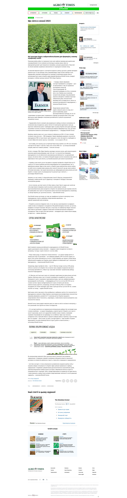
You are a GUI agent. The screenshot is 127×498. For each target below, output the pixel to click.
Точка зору (81, 472)
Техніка (56, 12)
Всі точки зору (95, 112)
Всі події (96, 146)
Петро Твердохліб (35, 378)
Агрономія (44, 12)
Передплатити (93, 5)
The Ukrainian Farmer (37, 380)
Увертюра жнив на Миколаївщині (88, 27)
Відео (93, 470)
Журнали (94, 472)
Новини (80, 468)
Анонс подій (81, 474)
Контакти (94, 474)
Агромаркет (33, 12)
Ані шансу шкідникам (64, 412)
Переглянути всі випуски (69, 423)
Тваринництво (78, 12)
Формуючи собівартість (64, 418)
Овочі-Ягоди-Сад (89, 12)
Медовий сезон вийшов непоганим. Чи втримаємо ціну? (88, 98)
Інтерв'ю (80, 470)
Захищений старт (63, 415)
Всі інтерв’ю (96, 62)
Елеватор (67, 12)
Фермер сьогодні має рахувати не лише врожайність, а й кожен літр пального (89, 77)
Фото (93, 468)
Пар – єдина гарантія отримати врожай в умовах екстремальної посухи (89, 88)
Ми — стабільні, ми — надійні (87, 46)
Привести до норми (63, 409)
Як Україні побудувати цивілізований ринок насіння (88, 109)
